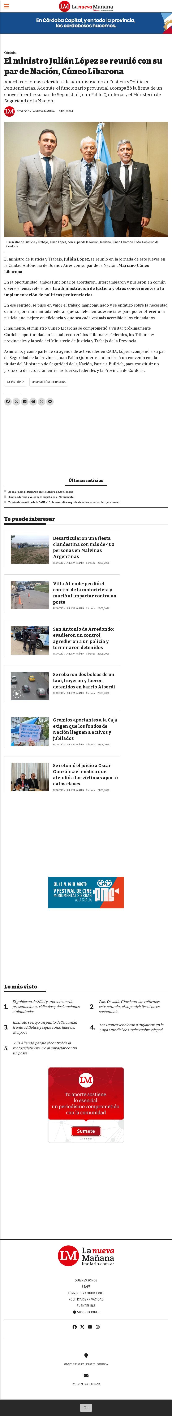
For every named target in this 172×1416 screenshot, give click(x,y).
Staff (86, 1286)
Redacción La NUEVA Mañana (36, 111)
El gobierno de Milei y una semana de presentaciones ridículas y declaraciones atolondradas (45, 1007)
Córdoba (10, 52)
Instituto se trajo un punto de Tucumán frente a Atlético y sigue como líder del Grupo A (45, 1027)
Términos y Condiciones (86, 1293)
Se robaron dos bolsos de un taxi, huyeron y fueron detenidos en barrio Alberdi (84, 681)
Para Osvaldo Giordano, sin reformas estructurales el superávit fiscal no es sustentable (129, 1007)
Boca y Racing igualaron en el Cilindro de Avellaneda (40, 491)
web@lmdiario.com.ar (86, 1384)
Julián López (15, 382)
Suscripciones (88, 1312)
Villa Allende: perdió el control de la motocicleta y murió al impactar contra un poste (45, 1048)
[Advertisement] (86, 440)
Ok (86, 1407)
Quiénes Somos (86, 1280)
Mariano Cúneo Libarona (49, 382)
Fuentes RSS (86, 1305)
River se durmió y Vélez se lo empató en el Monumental (41, 497)
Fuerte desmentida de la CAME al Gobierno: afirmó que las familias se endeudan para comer (64, 502)
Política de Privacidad (86, 1299)
